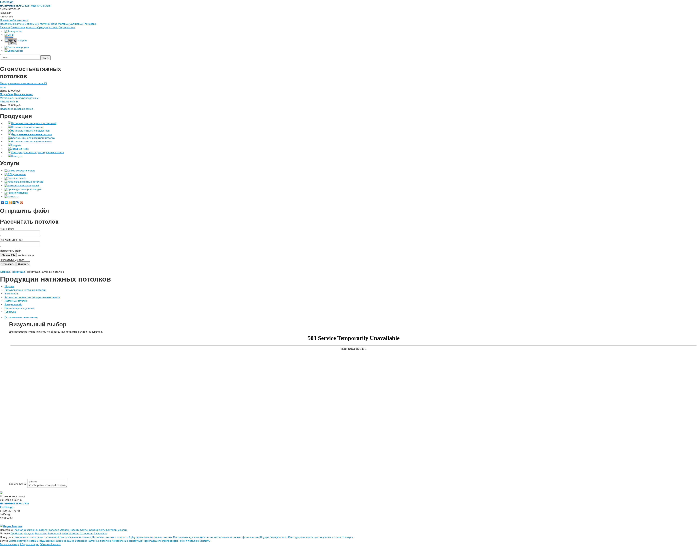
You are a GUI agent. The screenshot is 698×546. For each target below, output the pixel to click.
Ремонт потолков (17, 192)
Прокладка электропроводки (24, 189)
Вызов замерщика (18, 47)
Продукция (18, 271)
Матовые (63, 23)
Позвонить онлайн (40, 5)
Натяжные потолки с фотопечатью (31, 141)
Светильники (15, 50)
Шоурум (16, 145)
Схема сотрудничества (21, 170)
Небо (54, 23)
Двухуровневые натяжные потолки (31, 134)
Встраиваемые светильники (21, 317)
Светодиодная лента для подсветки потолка (37, 152)
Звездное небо (20, 148)
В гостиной (43, 23)
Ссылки (122, 529)
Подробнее (6, 94)
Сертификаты (67, 27)
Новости (74, 529)
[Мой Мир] (14, 202)
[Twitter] (6, 202)
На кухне (18, 23)
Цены (10, 34)
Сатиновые (76, 23)
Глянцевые (90, 23)
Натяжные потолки (16, 300)
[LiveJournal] (18, 202)
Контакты (31, 27)
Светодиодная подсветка (20, 308)
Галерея (22, 40)
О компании (18, 27)
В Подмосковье (16, 174)
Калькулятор (14, 31)
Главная (5, 27)
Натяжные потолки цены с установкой (33, 123)
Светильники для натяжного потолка (33, 137)
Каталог (53, 27)
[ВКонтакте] (3, 202)
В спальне (31, 23)
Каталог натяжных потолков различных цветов (32, 297)
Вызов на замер (23, 94)
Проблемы (6, 23)
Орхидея (42, 27)
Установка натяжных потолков (25, 181)
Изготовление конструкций (23, 185)
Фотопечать (12, 293)
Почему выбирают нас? (14, 20)
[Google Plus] (22, 202)
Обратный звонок (50, 544)
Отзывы (64, 529)
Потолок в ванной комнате (27, 127)
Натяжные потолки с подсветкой (30, 130)
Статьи (84, 529)
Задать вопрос (29, 544)
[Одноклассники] (10, 202)
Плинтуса (16, 156)
